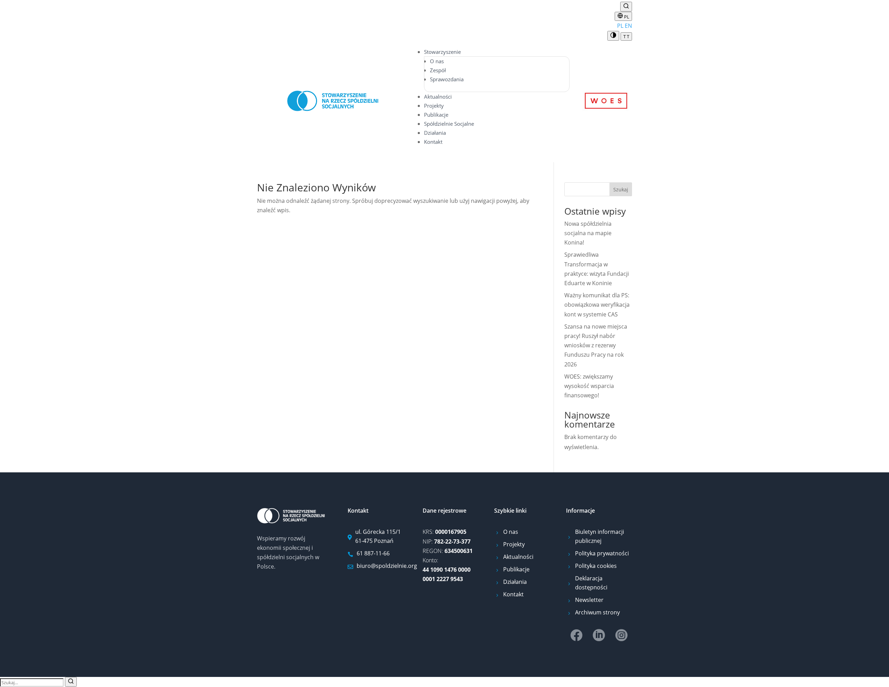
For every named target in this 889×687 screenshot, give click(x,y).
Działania (435, 132)
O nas (437, 61)
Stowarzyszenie (442, 51)
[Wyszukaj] (626, 6)
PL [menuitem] (620, 26)
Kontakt (433, 141)
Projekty (434, 105)
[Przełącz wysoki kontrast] (613, 36)
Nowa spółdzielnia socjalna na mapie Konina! (588, 233)
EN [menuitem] (628, 26)
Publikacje (436, 114)
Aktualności (438, 96)
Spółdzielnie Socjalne (449, 123)
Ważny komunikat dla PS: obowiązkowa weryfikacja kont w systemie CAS (597, 304)
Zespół (438, 70)
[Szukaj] (71, 682)
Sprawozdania (447, 79)
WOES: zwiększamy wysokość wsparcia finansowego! (589, 386)
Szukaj (620, 189)
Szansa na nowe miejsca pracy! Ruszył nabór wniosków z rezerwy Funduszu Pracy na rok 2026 (595, 345)
